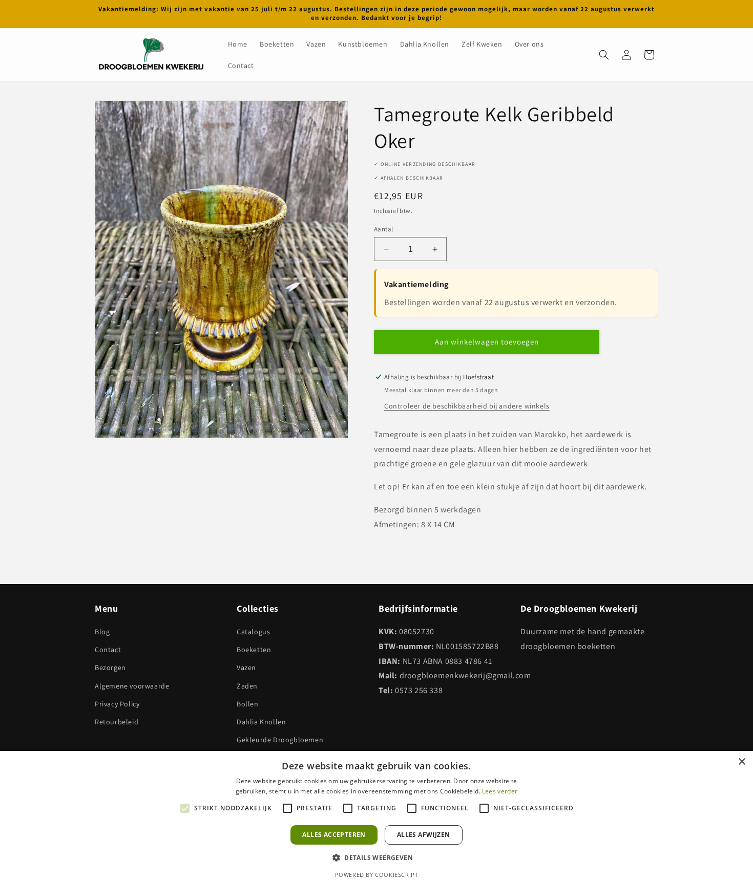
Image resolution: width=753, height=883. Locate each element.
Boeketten (254, 649)
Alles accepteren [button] (333, 834)
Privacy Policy (117, 703)
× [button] (741, 762)
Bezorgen (110, 667)
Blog (102, 631)
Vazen (246, 667)
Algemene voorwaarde (132, 686)
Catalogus (253, 631)
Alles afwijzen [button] (423, 834)
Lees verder (499, 791)
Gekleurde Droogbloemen (280, 739)
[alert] (376, 817)
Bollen (248, 703)
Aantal (383, 229)
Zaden (247, 686)
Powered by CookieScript (377, 874)
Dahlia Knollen (261, 721)
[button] (604, 55)
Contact (108, 649)
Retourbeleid (116, 721)
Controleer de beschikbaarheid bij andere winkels (467, 406)
